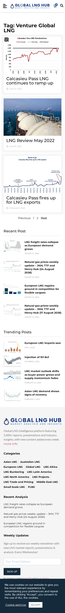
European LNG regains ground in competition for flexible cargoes (42, 289)
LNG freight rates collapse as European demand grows (41, 245)
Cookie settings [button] (15, 605)
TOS (30, 578)
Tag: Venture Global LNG (29, 28)
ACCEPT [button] (35, 604)
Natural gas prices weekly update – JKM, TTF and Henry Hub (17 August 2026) (43, 309)
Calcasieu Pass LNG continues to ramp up (29, 81)
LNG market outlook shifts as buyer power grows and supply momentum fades (42, 375)
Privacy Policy (42, 578)
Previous (24, 218)
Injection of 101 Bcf (37, 357)
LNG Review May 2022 (30, 140)
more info (11, 444)
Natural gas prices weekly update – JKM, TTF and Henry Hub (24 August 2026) (41, 267)
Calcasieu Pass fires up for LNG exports (31, 200)
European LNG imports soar (43, 343)
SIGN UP (12, 571)
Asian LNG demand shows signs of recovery (42, 393)
